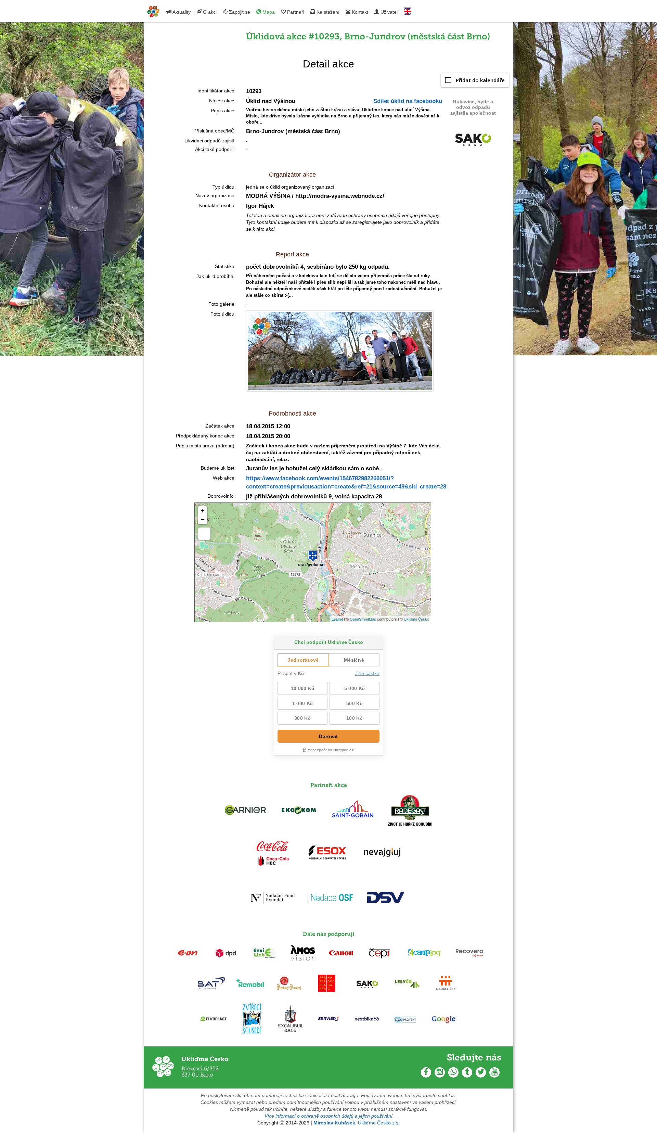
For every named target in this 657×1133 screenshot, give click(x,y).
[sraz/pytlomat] (313, 553)
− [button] (203, 519)
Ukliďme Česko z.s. (379, 1122)
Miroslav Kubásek (334, 1122)
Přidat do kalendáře (480, 80)
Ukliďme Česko (416, 619)
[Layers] (204, 533)
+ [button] (203, 510)
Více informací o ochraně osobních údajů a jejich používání (328, 1116)
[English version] (407, 9)
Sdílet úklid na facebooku (407, 101)
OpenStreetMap (363, 619)
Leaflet (337, 619)
